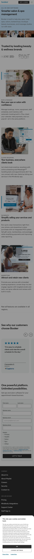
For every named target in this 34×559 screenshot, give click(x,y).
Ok (17, 546)
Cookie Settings (17, 550)
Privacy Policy (6, 554)
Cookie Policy (14, 554)
